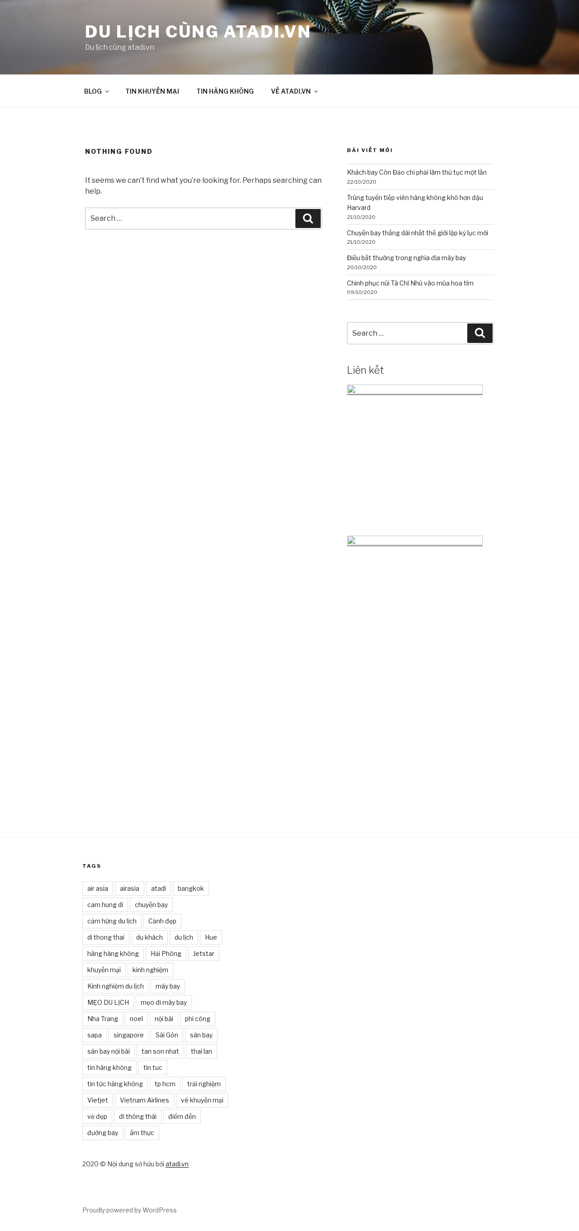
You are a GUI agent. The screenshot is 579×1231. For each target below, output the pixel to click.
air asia (97, 888)
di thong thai (105, 937)
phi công (197, 1018)
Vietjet (97, 1100)
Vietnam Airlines (144, 1100)
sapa (94, 1035)
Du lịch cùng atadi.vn (198, 32)
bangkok (191, 888)
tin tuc (152, 1067)
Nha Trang (102, 1018)
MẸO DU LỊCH (108, 1002)
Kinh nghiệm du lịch (115, 986)
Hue (211, 937)
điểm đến (182, 1116)
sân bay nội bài (108, 1051)
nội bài (164, 1018)
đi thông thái (138, 1116)
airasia (129, 888)
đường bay (102, 1132)
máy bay (168, 986)
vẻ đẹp (97, 1116)
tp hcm (165, 1084)
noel (136, 1018)
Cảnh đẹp (162, 921)
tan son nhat (160, 1051)
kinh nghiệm (150, 970)
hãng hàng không (113, 953)
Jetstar (203, 953)
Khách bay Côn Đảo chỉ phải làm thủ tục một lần (417, 172)
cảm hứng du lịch (112, 921)
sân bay (201, 1035)
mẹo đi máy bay (164, 1002)
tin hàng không (109, 1067)
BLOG (93, 91)
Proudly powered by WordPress (129, 1210)
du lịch (184, 937)
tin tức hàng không (115, 1084)
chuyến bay (151, 904)
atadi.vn (177, 1164)
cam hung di (105, 904)
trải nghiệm (204, 1084)
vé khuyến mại (202, 1100)
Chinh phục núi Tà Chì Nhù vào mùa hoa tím (410, 283)
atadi (158, 888)
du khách (149, 937)
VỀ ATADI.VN (291, 91)
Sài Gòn (167, 1035)
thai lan (201, 1051)
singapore (129, 1035)
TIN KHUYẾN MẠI (152, 91)
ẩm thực (142, 1132)
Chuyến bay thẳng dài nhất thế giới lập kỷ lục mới (417, 233)
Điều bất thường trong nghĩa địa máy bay (406, 257)
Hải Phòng (166, 953)
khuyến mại (104, 970)
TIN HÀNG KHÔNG (225, 91)
